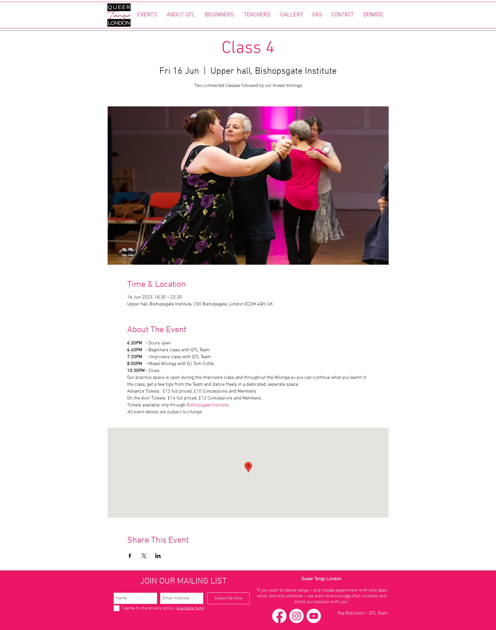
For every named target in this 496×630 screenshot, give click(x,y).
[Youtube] (314, 616)
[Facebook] (279, 616)
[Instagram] (296, 616)
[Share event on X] (144, 555)
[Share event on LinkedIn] (158, 555)
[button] (147, 15)
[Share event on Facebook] (130, 555)
